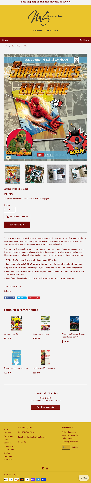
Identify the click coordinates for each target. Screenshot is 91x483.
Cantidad (7, 205)
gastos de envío (13, 198)
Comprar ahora (17, 225)
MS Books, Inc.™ (15, 475)
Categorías (8, 436)
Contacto (22, 442)
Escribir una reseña (45, 407)
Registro (75, 447)
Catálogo (7, 433)
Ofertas (7, 453)
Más (6, 40)
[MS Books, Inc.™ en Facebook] (43, 469)
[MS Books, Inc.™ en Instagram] (47, 469)
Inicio (5, 46)
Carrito (86, 40)
